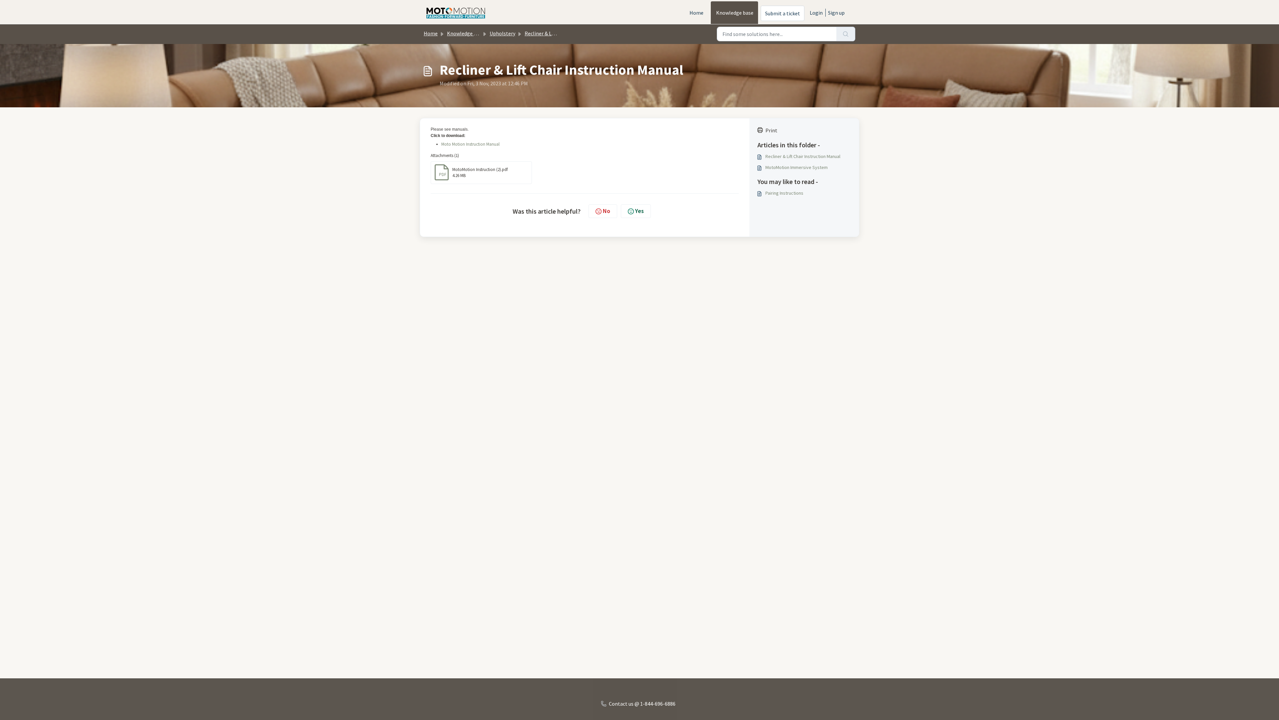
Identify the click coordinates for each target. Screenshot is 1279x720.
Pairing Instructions (784, 193)
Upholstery (502, 33)
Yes (639, 211)
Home (696, 12)
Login (816, 12)
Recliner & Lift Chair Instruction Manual (802, 156)
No (606, 211)
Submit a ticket (782, 13)
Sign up (836, 12)
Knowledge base (734, 12)
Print (771, 130)
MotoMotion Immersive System (796, 167)
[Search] (845, 34)
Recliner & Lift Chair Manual (556, 33)
